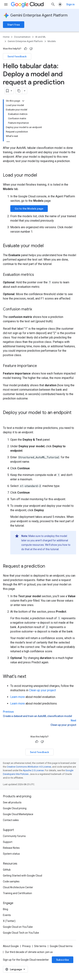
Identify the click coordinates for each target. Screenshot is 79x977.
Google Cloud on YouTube (18, 926)
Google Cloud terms (61, 946)
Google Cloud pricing (14, 808)
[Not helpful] (31, 48)
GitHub (7, 869)
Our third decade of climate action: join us (29, 952)
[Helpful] (25, 48)
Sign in (70, 4)
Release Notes (11, 847)
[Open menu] (6, 4)
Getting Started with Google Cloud (22, 875)
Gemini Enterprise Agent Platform (39, 15)
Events (7, 915)
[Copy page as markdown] (19, 91)
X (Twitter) (9, 920)
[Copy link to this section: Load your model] (40, 175)
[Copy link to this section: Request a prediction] (48, 566)
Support (7, 841)
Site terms (40, 946)
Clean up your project (42, 690)
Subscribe (62, 959)
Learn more (17, 697)
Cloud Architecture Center (18, 887)
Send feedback (17, 56)
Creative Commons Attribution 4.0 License (29, 766)
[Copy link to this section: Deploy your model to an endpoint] (6, 419)
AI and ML (40, 36)
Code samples (11, 881)
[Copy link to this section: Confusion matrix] (35, 309)
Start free (13, 24)
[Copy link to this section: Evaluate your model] (47, 246)
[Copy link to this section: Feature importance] (40, 366)
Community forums (14, 836)
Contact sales (11, 820)
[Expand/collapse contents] (23, 101)
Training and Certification (17, 893)
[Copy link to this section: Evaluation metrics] (37, 275)
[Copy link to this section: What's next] (30, 677)
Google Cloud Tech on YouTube (21, 932)
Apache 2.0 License (33, 770)
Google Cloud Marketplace (18, 814)
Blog (5, 909)
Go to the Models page (29, 208)
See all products (12, 802)
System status (11, 853)
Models (52, 41)
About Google (11, 946)
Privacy (26, 946)
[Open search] (53, 4)
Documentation (22, 36)
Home (6, 36)
